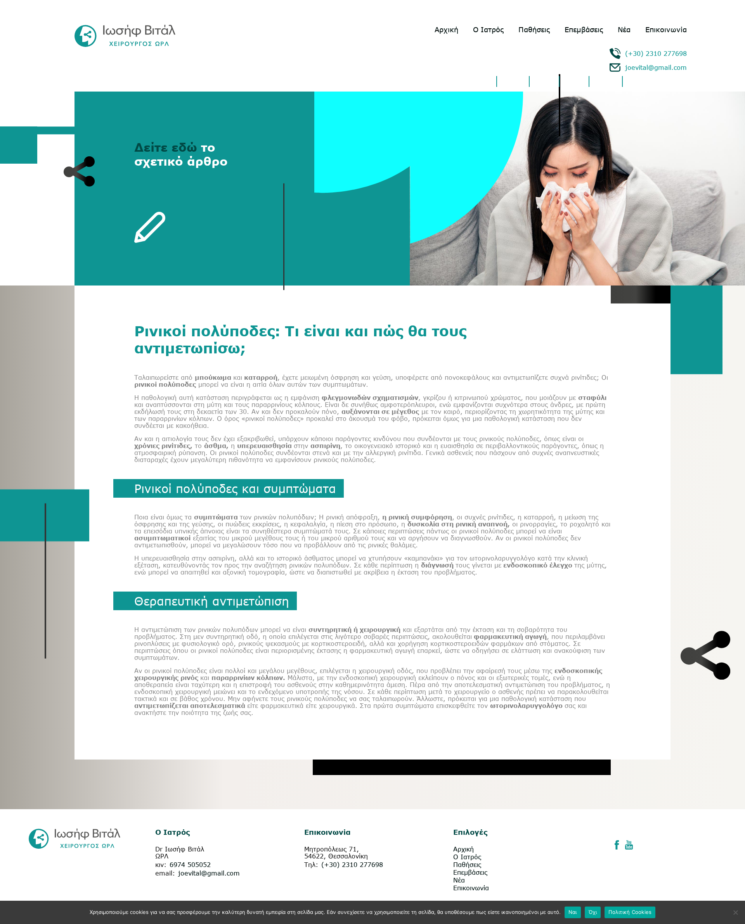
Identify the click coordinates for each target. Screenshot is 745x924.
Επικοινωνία (666, 29)
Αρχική (446, 29)
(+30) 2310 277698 (656, 53)
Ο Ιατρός (488, 29)
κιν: (160, 864)
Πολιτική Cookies (629, 912)
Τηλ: (311, 864)
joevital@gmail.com (656, 67)
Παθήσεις (534, 29)
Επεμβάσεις (584, 29)
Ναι (572, 912)
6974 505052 (190, 864)
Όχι (593, 912)
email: (165, 873)
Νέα (624, 29)
